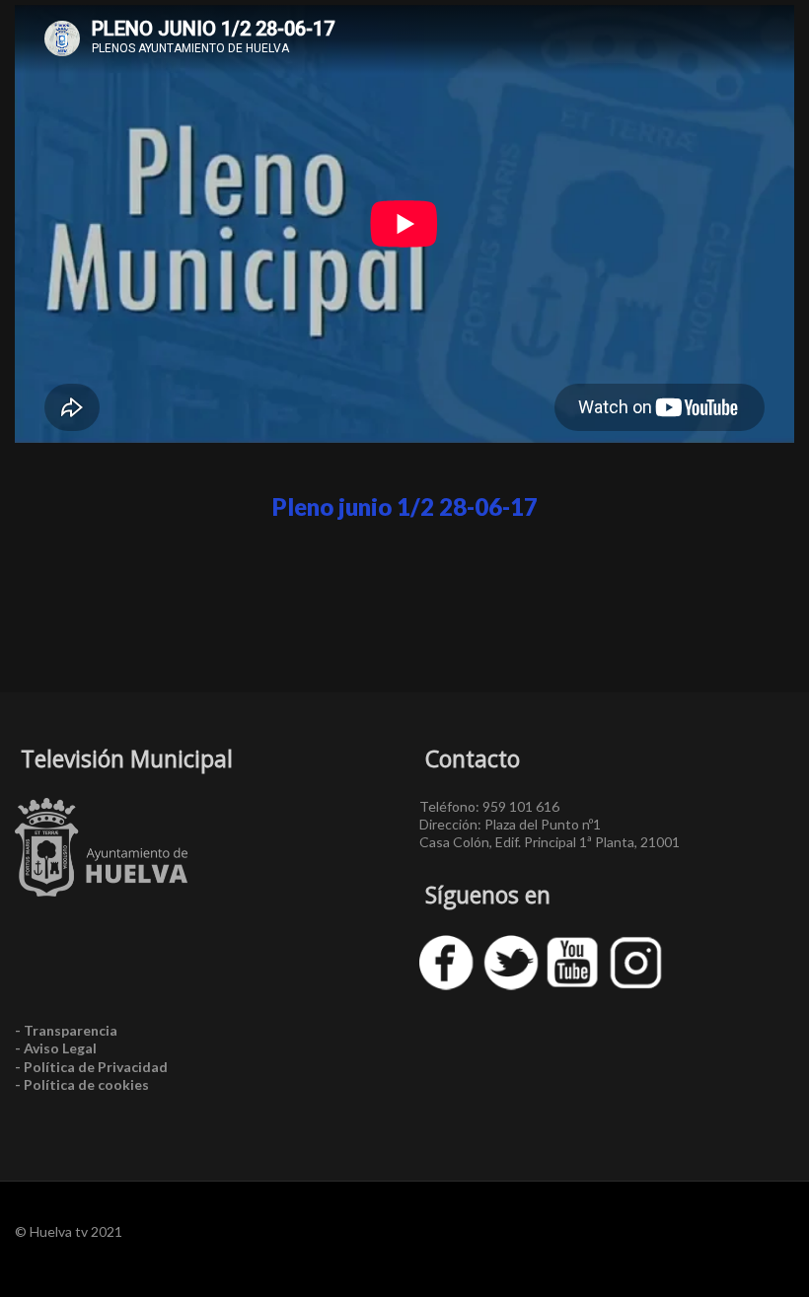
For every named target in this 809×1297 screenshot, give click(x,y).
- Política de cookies (82, 1084)
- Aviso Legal (56, 1048)
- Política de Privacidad (91, 1066)
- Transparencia (66, 1030)
